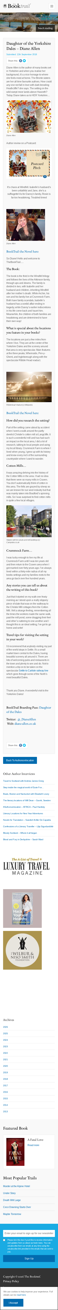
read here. (21, 1295)
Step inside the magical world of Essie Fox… (23, 787)
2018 (5, 1079)
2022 (5, 1053)
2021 (5, 1059)
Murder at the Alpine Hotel (16, 1186)
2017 (5, 1085)
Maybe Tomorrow (12, 1214)
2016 (5, 1092)
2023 (5, 1046)
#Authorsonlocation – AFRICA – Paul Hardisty (24, 807)
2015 (5, 1098)
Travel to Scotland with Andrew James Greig (23, 781)
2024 (5, 1040)
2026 (5, 1027)
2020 (5, 1066)
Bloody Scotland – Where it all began (20, 833)
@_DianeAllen (26, 719)
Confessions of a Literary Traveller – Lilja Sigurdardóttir (28, 826)
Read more (33, 1145)
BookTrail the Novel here (22, 251)
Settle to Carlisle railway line (33, 670)
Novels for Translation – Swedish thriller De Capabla (27, 820)
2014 (5, 1105)
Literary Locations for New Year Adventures (23, 813)
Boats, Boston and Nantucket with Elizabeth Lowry (26, 794)
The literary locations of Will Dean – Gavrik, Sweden (27, 800)
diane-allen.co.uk (25, 724)
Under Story (9, 1193)
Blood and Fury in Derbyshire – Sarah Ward (23, 839)
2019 (5, 1072)
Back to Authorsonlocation (20, 760)
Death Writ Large (12, 1200)
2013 (5, 1111)
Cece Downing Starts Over (17, 1207)
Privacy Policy (11, 1281)
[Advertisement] (22, 992)
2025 (5, 1033)
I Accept (13, 1302)
